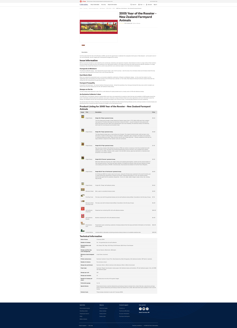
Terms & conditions (137, 325)
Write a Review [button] (136, 23)
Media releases (83, 319)
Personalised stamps (85, 308)
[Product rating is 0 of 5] (121, 23)
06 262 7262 (154, 1)
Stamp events (102, 313)
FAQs (81, 316)
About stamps (102, 310)
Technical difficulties (124, 310)
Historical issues (103, 308)
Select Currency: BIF (144, 312)
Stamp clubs (102, 316)
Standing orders (84, 310)
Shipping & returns (84, 313)
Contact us (122, 308)
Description (84, 52)
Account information (124, 313)
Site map (91, 325)
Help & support (82, 325)
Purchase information (124, 316)
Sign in (155, 4)
